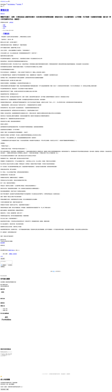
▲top (2, 256)
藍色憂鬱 (3, 242)
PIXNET (46, 373)
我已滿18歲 (3, 389)
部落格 (4, 26)
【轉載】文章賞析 (13, 253)
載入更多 (2, 258)
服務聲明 (68, 373)
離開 (7, 389)
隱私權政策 (63, 373)
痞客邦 (9, 250)
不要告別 (6, 33)
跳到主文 (3, 13)
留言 (13, 250)
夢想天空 (5, 10)
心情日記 (11, 22)
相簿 (4, 25)
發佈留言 (2, 266)
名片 (4, 28)
